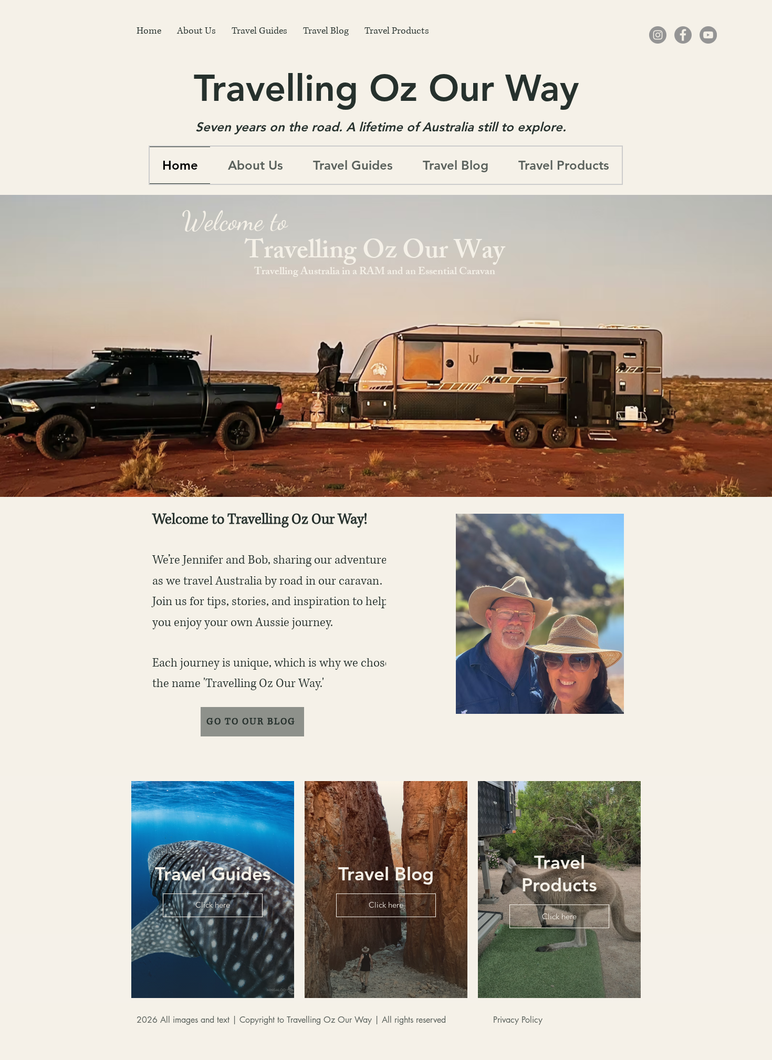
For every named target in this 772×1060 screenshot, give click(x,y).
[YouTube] (708, 35)
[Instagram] (657, 35)
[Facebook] (683, 35)
